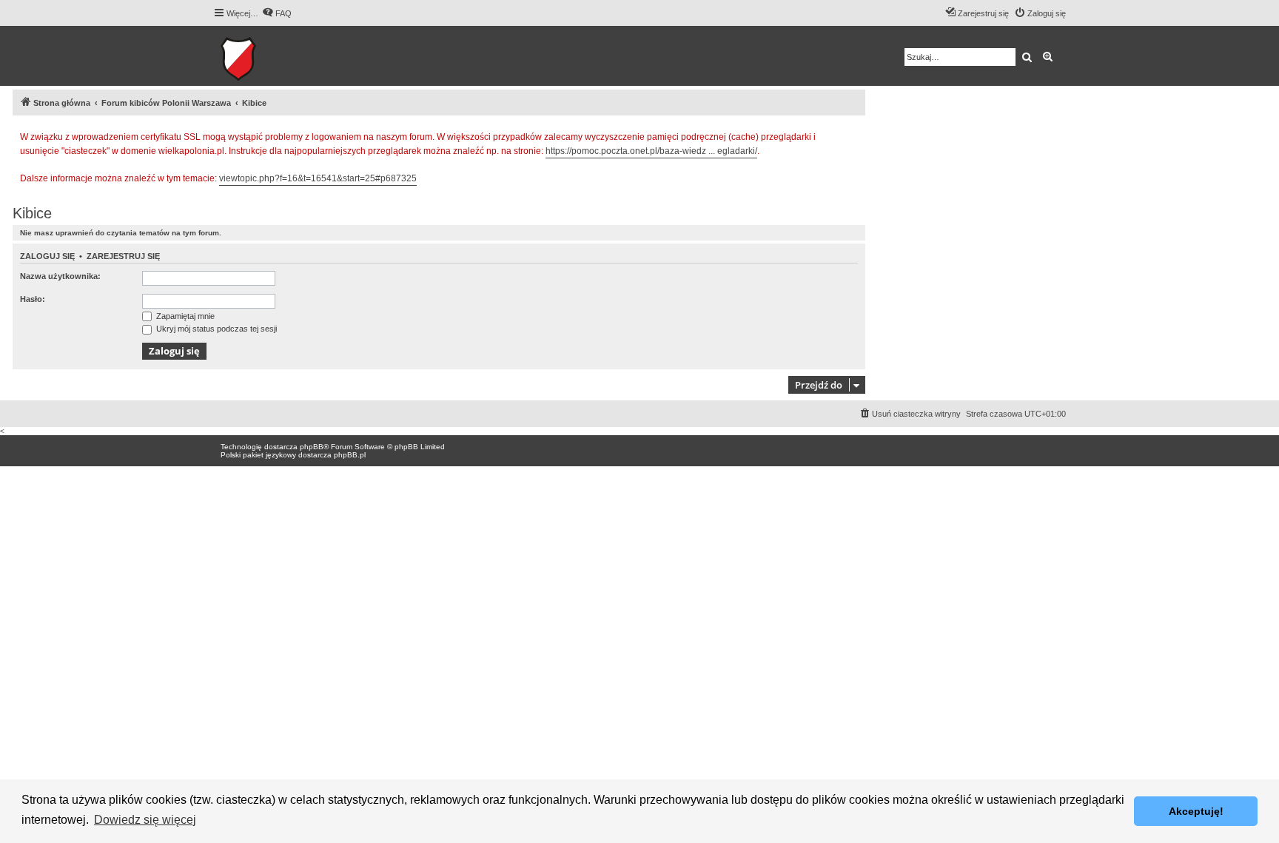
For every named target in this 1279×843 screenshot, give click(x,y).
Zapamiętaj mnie (184, 316)
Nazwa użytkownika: (60, 276)
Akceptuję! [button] (1196, 811)
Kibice (32, 213)
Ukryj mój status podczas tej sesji (215, 328)
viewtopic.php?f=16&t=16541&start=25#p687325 (318, 178)
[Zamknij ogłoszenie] (853, 134)
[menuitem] (277, 13)
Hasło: (32, 299)
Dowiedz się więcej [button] (145, 819)
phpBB (311, 447)
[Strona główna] (284, 56)
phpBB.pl (350, 455)
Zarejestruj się (123, 256)
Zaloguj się (47, 256)
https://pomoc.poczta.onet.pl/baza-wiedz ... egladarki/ (651, 151)
